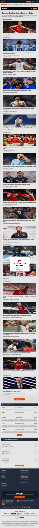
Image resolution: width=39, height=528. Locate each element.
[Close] (27, 258)
